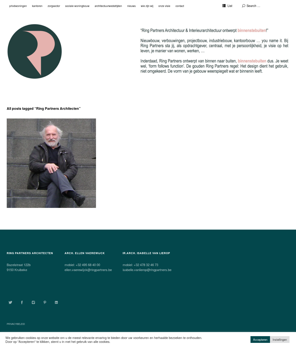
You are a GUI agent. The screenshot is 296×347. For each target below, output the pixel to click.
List (230, 5)
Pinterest (44, 302)
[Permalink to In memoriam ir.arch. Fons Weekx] (51, 163)
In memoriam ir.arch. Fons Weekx (38, 125)
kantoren (37, 6)
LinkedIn (56, 302)
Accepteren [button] (260, 339)
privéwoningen (18, 6)
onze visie (164, 6)
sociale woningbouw (77, 6)
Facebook (21, 302)
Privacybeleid (16, 324)
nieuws (131, 6)
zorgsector (54, 6)
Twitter (10, 302)
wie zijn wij (147, 6)
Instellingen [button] (280, 339)
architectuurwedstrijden (108, 6)
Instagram (33, 302)
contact (180, 6)
